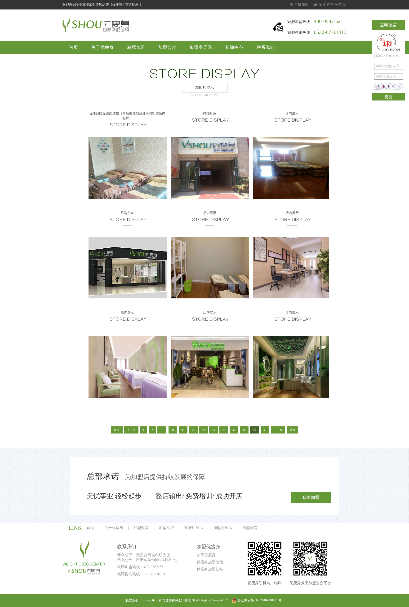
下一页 (278, 430)
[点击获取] (388, 86)
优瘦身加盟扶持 (210, 569)
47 (233, 430)
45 (213, 430)
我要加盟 (310, 497)
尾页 (292, 430)
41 (172, 430)
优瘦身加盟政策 (210, 562)
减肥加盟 (136, 47)
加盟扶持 (166, 528)
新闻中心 (234, 47)
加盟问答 (250, 528)
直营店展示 (193, 528)
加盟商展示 (201, 47)
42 (183, 430)
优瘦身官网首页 (332, 4)
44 (203, 430)
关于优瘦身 (102, 47)
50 (264, 430)
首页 (73, 47)
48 (244, 430)
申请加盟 (301, 4)
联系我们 (266, 47)
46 (223, 430)
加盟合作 (167, 47)
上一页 (131, 430)
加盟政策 (141, 528)
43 (193, 430)
